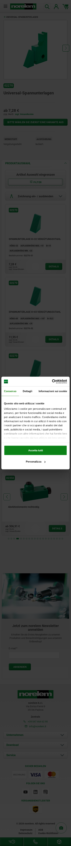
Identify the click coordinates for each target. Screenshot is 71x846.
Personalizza (33, 461)
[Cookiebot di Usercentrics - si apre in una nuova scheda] (52, 381)
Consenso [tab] (10, 391)
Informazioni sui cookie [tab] (53, 391)
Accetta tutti (35, 450)
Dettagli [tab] (27, 391)
